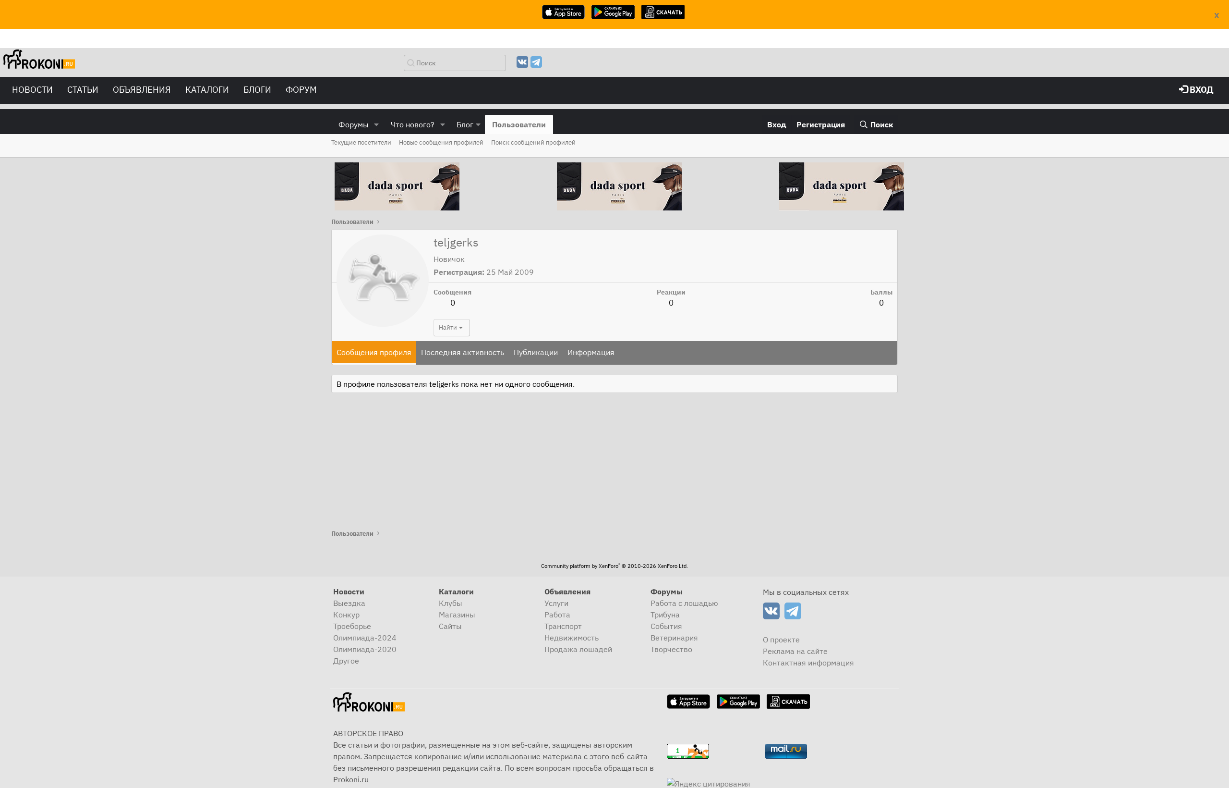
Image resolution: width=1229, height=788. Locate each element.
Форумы (353, 124)
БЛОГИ (257, 89)
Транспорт (563, 626)
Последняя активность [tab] (462, 352)
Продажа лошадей (578, 649)
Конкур (346, 614)
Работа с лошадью (684, 603)
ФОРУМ (301, 89)
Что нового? (412, 124)
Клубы (450, 603)
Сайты (450, 626)
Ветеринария (674, 637)
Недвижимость (571, 637)
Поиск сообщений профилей (533, 142)
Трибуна (665, 614)
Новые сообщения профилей (441, 142)
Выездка (349, 603)
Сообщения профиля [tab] (374, 352)
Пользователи (519, 124)
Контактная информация (808, 662)
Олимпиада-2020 (365, 649)
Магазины (457, 614)
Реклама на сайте (795, 651)
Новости (32, 89)
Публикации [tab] (536, 352)
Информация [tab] (590, 352)
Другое (346, 660)
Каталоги (207, 89)
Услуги (556, 603)
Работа (557, 614)
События (666, 626)
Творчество (671, 649)
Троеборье (352, 626)
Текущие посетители (361, 142)
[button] (377, 124)
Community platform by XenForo (614, 566)
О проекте (781, 639)
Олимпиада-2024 (365, 637)
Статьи (82, 89)
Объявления (142, 89)
